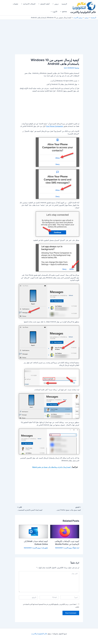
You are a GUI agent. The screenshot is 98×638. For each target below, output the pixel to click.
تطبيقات (15, 4)
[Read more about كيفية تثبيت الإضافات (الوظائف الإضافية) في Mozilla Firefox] (64, 531)
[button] (53, 4)
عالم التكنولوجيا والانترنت (83, 12)
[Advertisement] (49, 40)
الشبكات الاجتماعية (29, 4)
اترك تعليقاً (76, 548)
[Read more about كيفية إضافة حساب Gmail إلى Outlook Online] (33, 531)
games (64, 12)
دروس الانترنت (68, 548)
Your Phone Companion (54, 126)
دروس (56, 4)
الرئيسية (64, 4)
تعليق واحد (45, 548)
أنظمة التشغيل (44, 4)
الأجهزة (55, 12)
